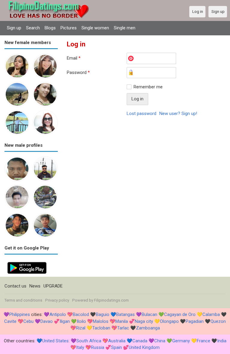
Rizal (80, 328)
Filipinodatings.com (111, 300)
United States (55, 341)
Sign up (14, 28)
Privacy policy (57, 300)
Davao (46, 321)
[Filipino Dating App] (26, 262)
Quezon (218, 321)
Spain (116, 347)
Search (33, 28)
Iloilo (81, 321)
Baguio (102, 314)
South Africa (88, 341)
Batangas (125, 314)
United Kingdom (144, 347)
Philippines (19, 314)
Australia (116, 341)
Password (78, 72)
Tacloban (101, 328)
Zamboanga (148, 328)
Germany (181, 341)
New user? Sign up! (178, 113)
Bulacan (149, 314)
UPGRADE (53, 286)
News (34, 286)
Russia (97, 347)
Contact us (15, 286)
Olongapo (169, 321)
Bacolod (81, 314)
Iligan (65, 321)
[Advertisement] (146, 166)
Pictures (68, 28)
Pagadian (195, 321)
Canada (139, 341)
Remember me (148, 87)
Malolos (100, 321)
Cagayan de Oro (180, 314)
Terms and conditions (23, 300)
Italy (80, 347)
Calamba (211, 314)
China (159, 341)
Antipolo (57, 314)
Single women (95, 28)
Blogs (50, 28)
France (203, 341)
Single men (124, 28)
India (221, 341)
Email (74, 58)
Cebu (28, 321)
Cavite (10, 321)
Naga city (144, 321)
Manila (121, 321)
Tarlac (123, 328)
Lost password (141, 113)
